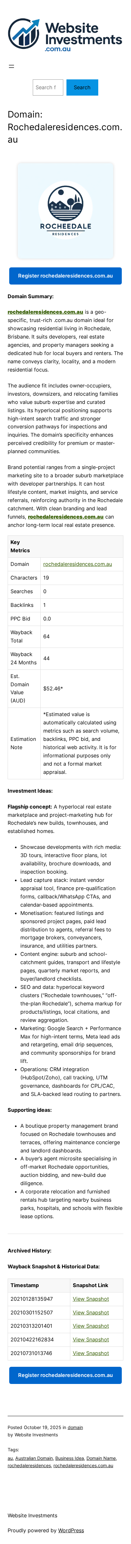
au (10, 1458)
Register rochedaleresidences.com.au (65, 275)
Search (82, 87)
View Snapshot (91, 1299)
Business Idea (69, 1458)
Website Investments (32, 1515)
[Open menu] (11, 66)
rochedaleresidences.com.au (45, 312)
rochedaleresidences (29, 1465)
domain (75, 1427)
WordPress (71, 1530)
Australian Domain (34, 1458)
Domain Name (101, 1458)
